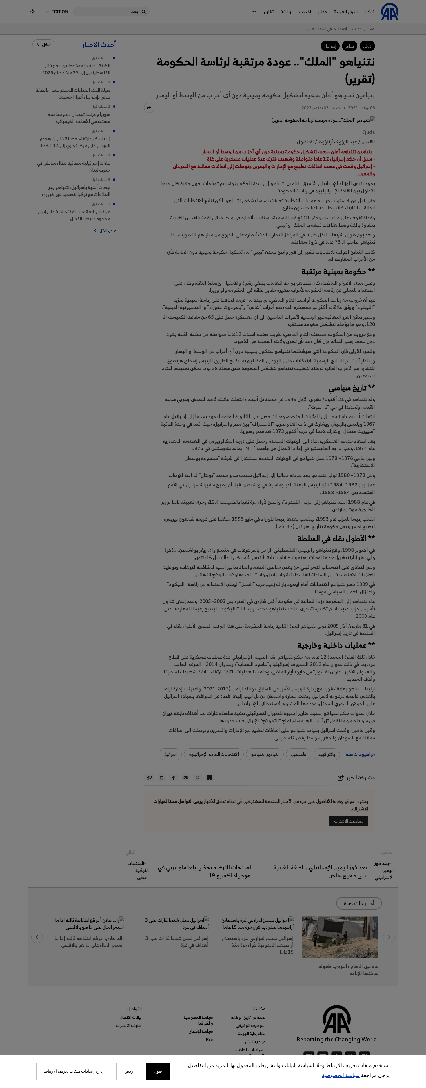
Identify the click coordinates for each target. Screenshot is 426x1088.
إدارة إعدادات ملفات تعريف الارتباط (73, 1071)
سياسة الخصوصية (341, 1075)
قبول (158, 1071)
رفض (128, 1071)
